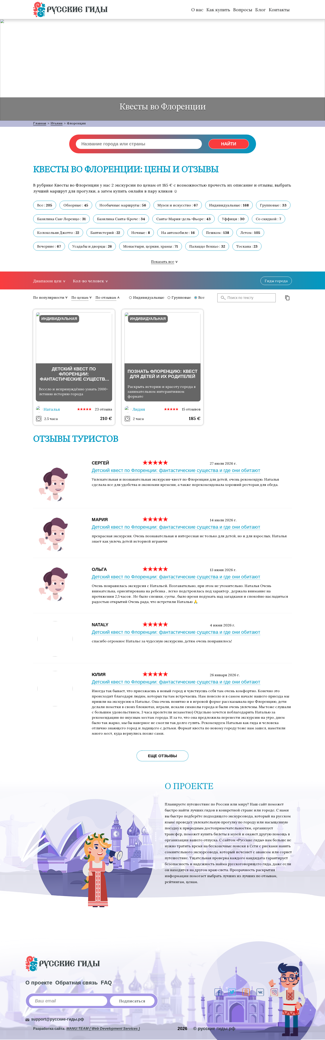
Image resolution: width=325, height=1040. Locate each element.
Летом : (250, 232)
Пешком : (217, 232)
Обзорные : (75, 205)
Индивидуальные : (229, 205)
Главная (39, 123)
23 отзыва (103, 409)
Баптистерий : (105, 232)
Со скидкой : (268, 219)
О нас (197, 9)
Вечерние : (49, 246)
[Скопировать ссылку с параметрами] (287, 297)
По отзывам (106, 297)
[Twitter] (232, 992)
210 (106, 418)
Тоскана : (247, 246)
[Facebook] (218, 992)
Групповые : (273, 205)
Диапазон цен (47, 280)
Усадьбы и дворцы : (92, 246)
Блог (260, 9)
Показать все (162, 261)
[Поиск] (222, 297)
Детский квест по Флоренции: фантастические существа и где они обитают (176, 470)
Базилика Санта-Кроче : (121, 219)
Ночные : (140, 232)
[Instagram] (274, 992)
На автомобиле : (178, 232)
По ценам (79, 297)
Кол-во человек (88, 280)
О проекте (38, 983)
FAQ (106, 983)
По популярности (48, 297)
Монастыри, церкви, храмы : (150, 246)
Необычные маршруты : (122, 205)
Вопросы (242, 9)
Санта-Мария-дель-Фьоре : (183, 219)
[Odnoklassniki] (246, 992)
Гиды (276, 281)
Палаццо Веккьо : (207, 246)
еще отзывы (162, 756)
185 (195, 418)
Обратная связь (76, 983)
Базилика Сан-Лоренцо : (61, 219)
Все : (44, 205)
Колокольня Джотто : (58, 232)
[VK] (260, 992)
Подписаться (132, 1000)
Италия (57, 123)
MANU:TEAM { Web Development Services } (103, 1028)
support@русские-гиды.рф (57, 1019)
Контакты (279, 9)
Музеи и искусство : (177, 205)
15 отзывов (191, 409)
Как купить (218, 9)
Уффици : (233, 219)
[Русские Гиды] (70, 9)
